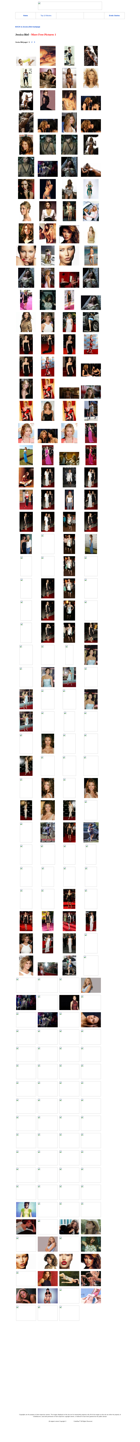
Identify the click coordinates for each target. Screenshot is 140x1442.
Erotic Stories (114, 16)
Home (25, 16)
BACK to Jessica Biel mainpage (27, 27)
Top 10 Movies (46, 16)
